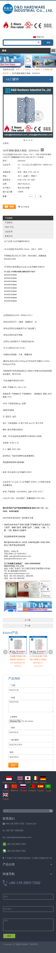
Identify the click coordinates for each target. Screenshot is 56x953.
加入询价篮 (25, 207)
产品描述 (9, 218)
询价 (12, 206)
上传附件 (13, 717)
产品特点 (9, 223)
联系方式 (9, 236)
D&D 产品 (9, 227)
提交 (13, 765)
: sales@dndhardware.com (17, 837)
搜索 (48, 42)
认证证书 (9, 232)
